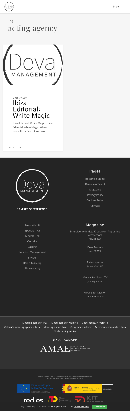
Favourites (32, 225)
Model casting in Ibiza (65, 331)
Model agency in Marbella (94, 322)
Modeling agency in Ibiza (35, 322)
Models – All (32, 236)
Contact (95, 205)
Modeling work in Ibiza (55, 326)
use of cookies (81, 406)
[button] (119, 6)
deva (11, 147)
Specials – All (32, 230)
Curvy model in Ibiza (80, 326)
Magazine (14, 50)
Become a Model (95, 178)
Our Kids (32, 241)
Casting (32, 247)
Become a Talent (95, 184)
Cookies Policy (95, 200)
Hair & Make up (32, 263)
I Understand (99, 407)
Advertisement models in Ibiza (110, 326)
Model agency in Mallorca (64, 322)
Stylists (32, 257)
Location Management (32, 252)
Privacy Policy (95, 195)
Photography (32, 268)
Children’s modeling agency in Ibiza (22, 326)
